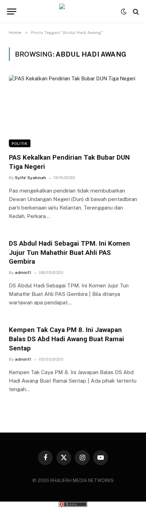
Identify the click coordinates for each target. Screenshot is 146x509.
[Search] (135, 11)
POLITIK (20, 143)
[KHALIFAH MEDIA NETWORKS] (73, 11)
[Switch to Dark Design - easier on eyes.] (123, 11)
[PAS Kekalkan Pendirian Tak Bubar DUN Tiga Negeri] (73, 111)
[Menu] (11, 11)
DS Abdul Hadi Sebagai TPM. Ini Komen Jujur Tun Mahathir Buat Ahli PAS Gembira (69, 252)
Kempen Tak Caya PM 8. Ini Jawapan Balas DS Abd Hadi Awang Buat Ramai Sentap (66, 339)
